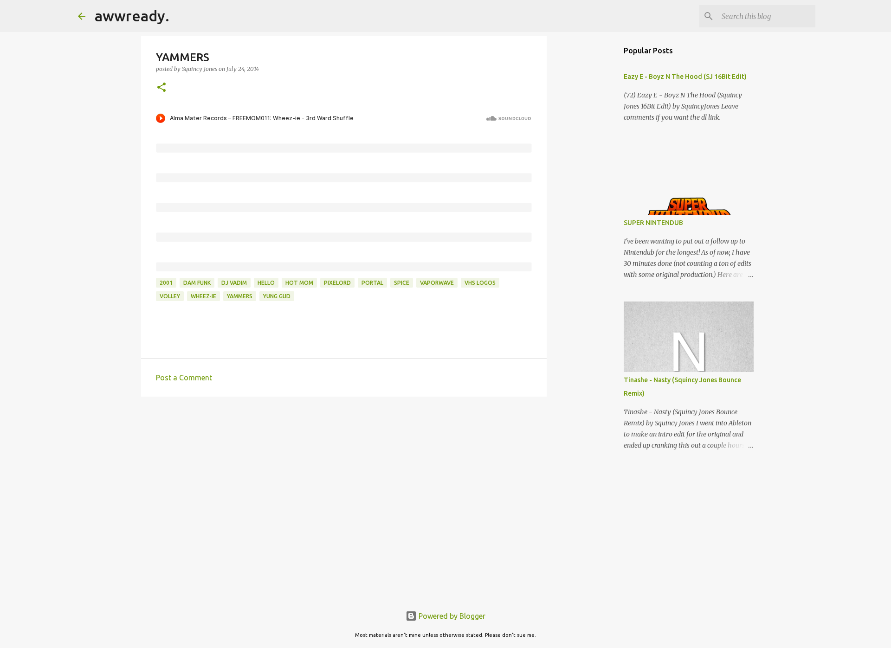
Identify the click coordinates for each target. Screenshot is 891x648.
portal (372, 283)
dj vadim (234, 283)
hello (266, 283)
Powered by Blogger (451, 616)
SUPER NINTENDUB (653, 222)
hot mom (299, 283)
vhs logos (480, 283)
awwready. (132, 15)
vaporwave (437, 283)
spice (401, 283)
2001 (166, 283)
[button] (161, 88)
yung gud (277, 296)
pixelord (337, 283)
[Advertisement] (343, 475)
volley (170, 296)
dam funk (197, 283)
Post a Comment (184, 377)
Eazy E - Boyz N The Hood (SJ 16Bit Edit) (685, 76)
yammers (239, 296)
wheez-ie (203, 296)
